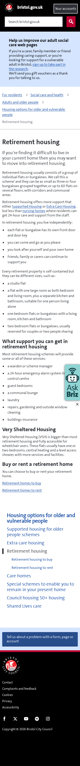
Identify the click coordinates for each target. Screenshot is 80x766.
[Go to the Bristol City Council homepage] (11, 665)
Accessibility (10, 707)
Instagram (48, 719)
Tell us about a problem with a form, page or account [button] (40, 639)
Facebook (4, 719)
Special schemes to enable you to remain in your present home (40, 586)
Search (71, 21)
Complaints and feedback (19, 689)
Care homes (19, 576)
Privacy (7, 701)
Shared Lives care (24, 606)
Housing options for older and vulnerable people (41, 518)
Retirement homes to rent (22, 490)
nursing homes (33, 210)
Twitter (15, 719)
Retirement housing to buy (32, 559)
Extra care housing (25, 543)
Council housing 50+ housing (36, 598)
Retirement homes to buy (21, 483)
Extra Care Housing (61, 206)
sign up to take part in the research (37, 66)
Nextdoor (37, 719)
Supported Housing (27, 206)
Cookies (7, 695)
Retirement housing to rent (32, 567)
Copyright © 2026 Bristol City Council (27, 729)
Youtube (26, 719)
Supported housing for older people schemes (35, 532)
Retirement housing (27, 551)
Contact (7, 682)
